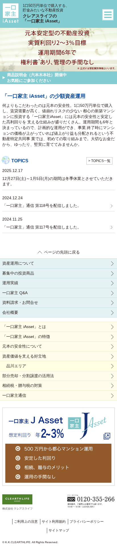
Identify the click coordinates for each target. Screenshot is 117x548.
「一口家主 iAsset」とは (24, 326)
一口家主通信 (14, 395)
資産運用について (18, 263)
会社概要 (10, 312)
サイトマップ (59, 530)
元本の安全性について (22, 346)
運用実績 (10, 283)
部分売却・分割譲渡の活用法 (28, 375)
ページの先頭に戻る (62, 252)
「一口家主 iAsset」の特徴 (26, 336)
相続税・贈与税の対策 (22, 385)
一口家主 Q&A (15, 292)
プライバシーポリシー (87, 522)
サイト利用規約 (54, 522)
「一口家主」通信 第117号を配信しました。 (41, 227)
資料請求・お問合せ (20, 302)
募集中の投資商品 (18, 273)
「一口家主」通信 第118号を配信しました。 (41, 205)
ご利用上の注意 (26, 522)
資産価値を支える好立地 (24, 356)
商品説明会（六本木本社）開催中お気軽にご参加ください (37, 77)
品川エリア (16, 366)
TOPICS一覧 (100, 161)
